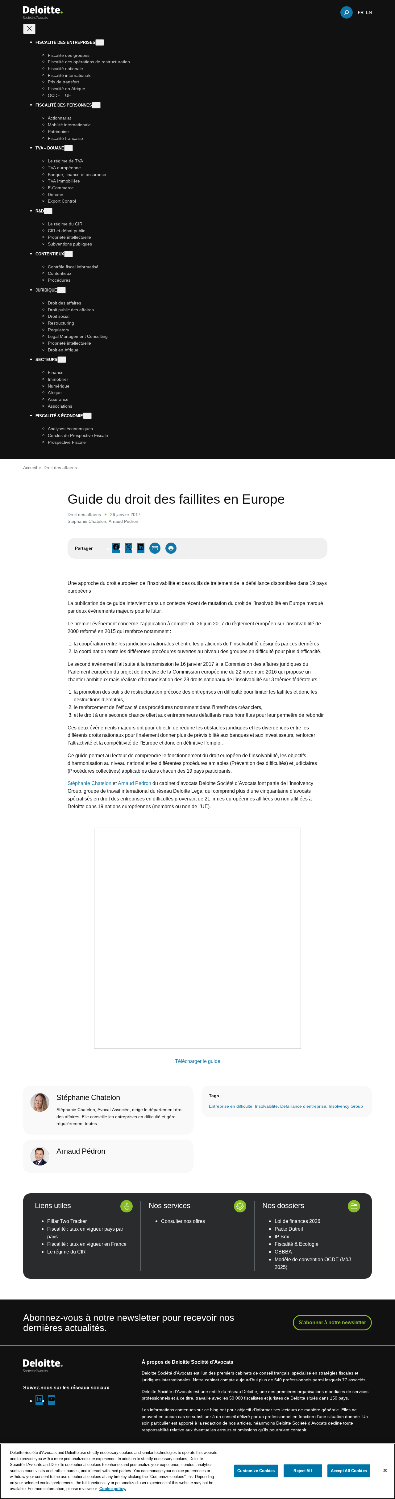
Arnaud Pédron (123, 521)
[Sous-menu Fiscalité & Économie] (87, 416)
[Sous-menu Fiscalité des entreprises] (99, 42)
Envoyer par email (154, 548)
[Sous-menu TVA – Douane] (68, 148)
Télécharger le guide (197, 1061)
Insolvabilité (266, 1106)
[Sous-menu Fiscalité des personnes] (96, 105)
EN (369, 12)
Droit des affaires (60, 467)
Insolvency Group (346, 1106)
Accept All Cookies (349, 1470)
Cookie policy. (112, 1488)
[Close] (385, 1470)
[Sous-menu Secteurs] (61, 360)
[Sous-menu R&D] (48, 211)
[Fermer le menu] (29, 29)
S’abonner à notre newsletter (332, 1322)
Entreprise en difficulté (230, 1106)
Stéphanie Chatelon (87, 521)
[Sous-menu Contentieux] (68, 254)
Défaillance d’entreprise (303, 1106)
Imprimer (171, 548)
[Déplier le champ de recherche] (346, 12)
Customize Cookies (256, 1470)
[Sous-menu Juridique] (61, 290)
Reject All (302, 1470)
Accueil (30, 467)
